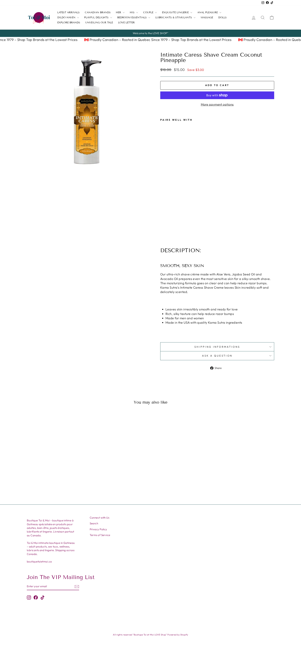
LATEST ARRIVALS (68, 12)
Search (94, 523)
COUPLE (148, 12)
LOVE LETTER (126, 22)
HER (119, 12)
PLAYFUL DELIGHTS (96, 17)
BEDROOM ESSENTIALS (132, 17)
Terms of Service (100, 535)
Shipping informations (217, 346)
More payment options (217, 104)
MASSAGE (207, 17)
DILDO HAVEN (66, 17)
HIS (132, 12)
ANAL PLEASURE (208, 12)
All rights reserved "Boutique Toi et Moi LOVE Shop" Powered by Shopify (150, 634)
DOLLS (222, 17)
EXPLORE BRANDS (68, 22)
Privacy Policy (98, 529)
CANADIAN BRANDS (98, 12)
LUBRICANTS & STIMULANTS (174, 17)
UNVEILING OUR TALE (99, 22)
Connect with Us (99, 517)
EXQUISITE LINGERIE (176, 12)
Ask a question (217, 355)
